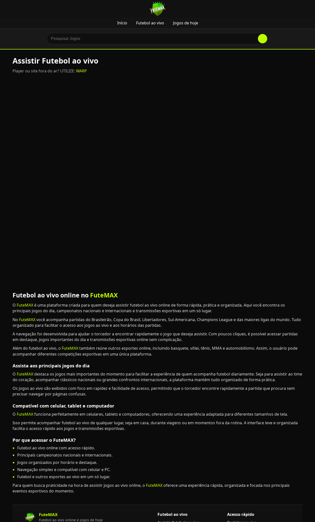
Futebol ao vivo (150, 23)
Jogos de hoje (185, 23)
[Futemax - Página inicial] (157, 9)
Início (122, 23)
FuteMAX (104, 295)
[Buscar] (262, 38)
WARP (81, 71)
